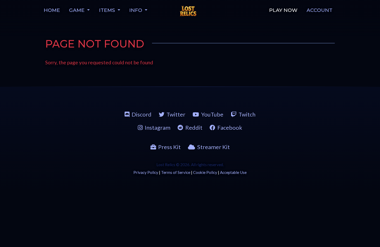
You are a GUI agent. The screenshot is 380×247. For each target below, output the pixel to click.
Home (52, 10)
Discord (141, 114)
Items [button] (107, 10)
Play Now (283, 10)
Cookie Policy (205, 172)
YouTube (212, 114)
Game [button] (77, 10)
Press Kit (169, 146)
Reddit (193, 127)
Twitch (247, 114)
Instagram (157, 127)
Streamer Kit (213, 146)
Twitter (175, 114)
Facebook (229, 127)
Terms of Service (175, 172)
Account (319, 10)
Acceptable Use (233, 172)
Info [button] (136, 10)
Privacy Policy (145, 172)
